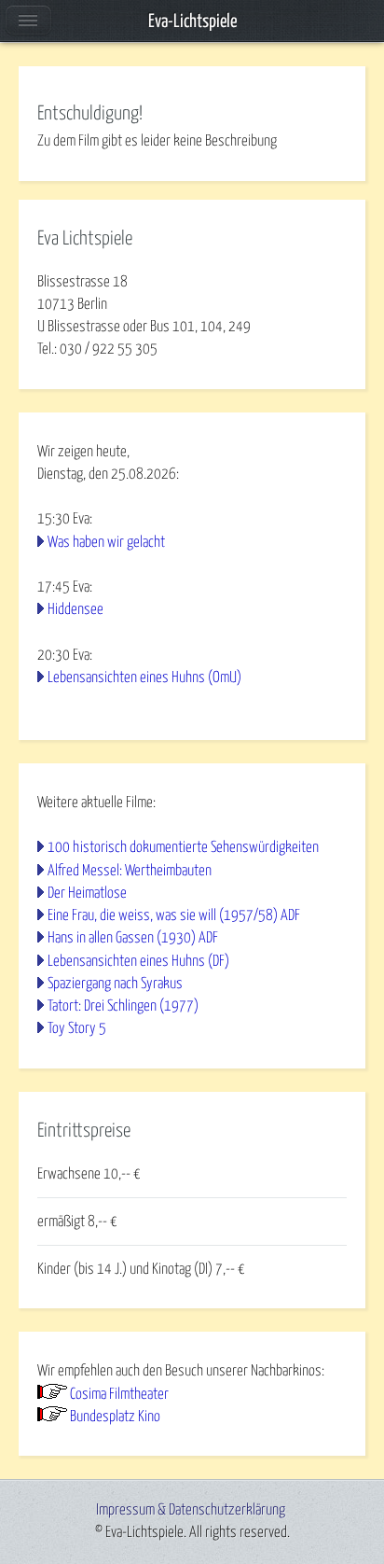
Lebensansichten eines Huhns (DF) (138, 961)
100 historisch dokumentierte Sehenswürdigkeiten (183, 847)
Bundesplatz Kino (115, 1416)
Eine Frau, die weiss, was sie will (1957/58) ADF (174, 915)
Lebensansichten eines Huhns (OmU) (144, 677)
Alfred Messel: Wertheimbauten (130, 870)
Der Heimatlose (87, 893)
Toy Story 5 (77, 1028)
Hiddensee (75, 609)
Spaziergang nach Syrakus (115, 983)
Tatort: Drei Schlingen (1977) (123, 1005)
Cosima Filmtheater (119, 1394)
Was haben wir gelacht (106, 542)
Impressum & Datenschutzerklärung (190, 1509)
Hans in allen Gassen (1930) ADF (133, 937)
